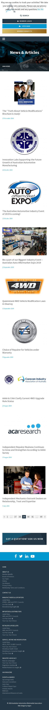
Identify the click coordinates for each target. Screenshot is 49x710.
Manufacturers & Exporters (13, 597)
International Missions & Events (12, 693)
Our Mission (6, 583)
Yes (38, 9)
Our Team (5, 579)
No (42, 9)
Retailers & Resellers (10, 626)
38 (20, 516)
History (4, 581)
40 (28, 516)
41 (33, 516)
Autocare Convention (9, 682)
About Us (5, 572)
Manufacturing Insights (9, 607)
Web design (21, 706)
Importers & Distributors (11, 612)
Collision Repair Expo (9, 686)
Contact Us (6, 593)
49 (41, 516)
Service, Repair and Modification (14, 640)
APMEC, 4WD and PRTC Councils (13, 602)
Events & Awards (8, 677)
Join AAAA (25, 26)
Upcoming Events (8, 680)
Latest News (6, 600)
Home (4, 567)
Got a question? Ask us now (24, 538)
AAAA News (6, 66)
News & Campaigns (8, 661)
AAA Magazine (7, 672)
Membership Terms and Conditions (13, 588)
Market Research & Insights (11, 667)
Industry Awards (7, 689)
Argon (29, 706)
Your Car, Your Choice (9, 621)
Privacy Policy (7, 585)
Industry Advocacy (9, 658)
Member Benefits (24, 31)
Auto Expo (5, 684)
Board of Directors (8, 577)
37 (15, 516)
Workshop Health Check (10, 649)
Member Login (25, 21)
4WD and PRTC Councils (10, 616)
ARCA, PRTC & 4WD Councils (11, 644)
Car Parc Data (6, 604)
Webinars (5, 691)
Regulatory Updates (8, 665)
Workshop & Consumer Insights (12, 651)
